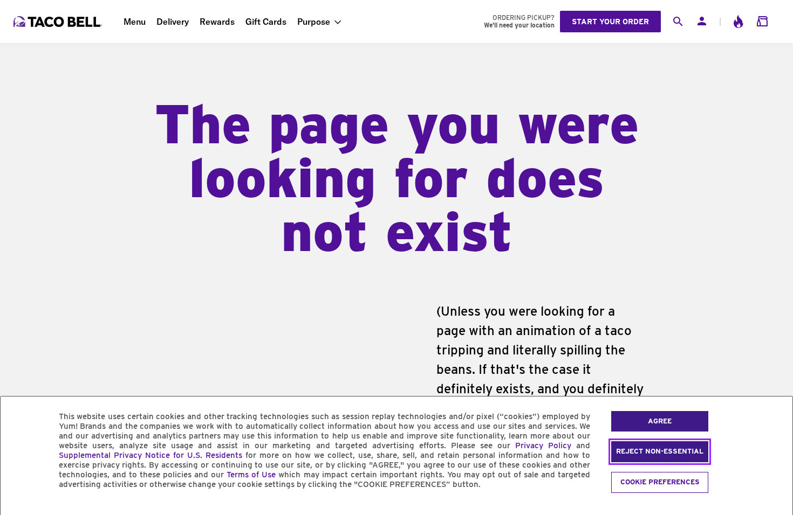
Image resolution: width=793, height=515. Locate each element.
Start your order (610, 21)
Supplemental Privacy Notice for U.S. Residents (150, 455)
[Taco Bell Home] (58, 21)
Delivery (172, 21)
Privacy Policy (543, 445)
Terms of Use (251, 474)
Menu (135, 21)
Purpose (313, 21)
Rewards (217, 21)
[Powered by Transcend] (18, 508)
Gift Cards (265, 21)
